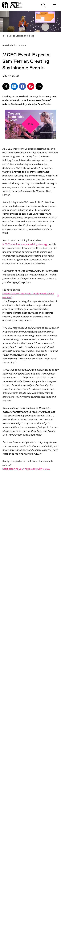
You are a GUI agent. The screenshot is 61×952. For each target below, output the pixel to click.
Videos (22, 45)
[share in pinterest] (30, 86)
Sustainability (9, 45)
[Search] (43, 5)
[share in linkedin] (14, 86)
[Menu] (56, 5)
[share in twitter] (5, 86)
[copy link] (39, 86)
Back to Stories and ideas (20, 36)
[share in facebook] (22, 86)
